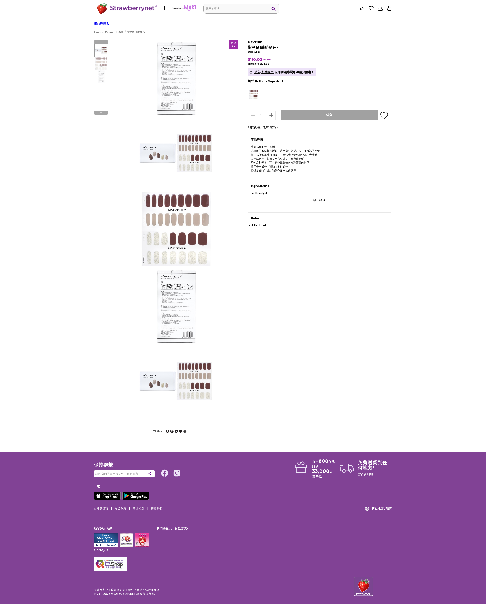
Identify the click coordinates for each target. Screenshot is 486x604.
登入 (257, 72)
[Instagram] (177, 473)
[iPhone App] (108, 498)
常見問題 (138, 508)
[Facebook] (164, 473)
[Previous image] (101, 42)
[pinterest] (172, 431)
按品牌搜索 (101, 23)
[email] (180, 431)
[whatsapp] (185, 431)
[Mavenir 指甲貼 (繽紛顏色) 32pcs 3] (101, 76)
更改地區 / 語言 (382, 509)
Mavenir (255, 42)
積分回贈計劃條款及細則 (143, 589)
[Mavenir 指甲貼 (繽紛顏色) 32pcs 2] (101, 63)
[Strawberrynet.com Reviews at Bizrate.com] (106, 546)
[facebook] (167, 431)
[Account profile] (380, 8)
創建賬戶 (267, 72)
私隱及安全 (101, 589)
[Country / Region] (362, 8)
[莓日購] (184, 10)
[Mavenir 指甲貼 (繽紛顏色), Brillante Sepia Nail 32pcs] (253, 94)
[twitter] (176, 431)
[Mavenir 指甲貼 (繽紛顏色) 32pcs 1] (101, 50)
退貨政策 (120, 508)
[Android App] (136, 498)
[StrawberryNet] (125, 8)
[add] (271, 115)
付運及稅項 (101, 508)
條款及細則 (118, 589)
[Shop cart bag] (389, 8)
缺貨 (329, 114)
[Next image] (101, 113)
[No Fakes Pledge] (142, 544)
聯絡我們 (156, 508)
